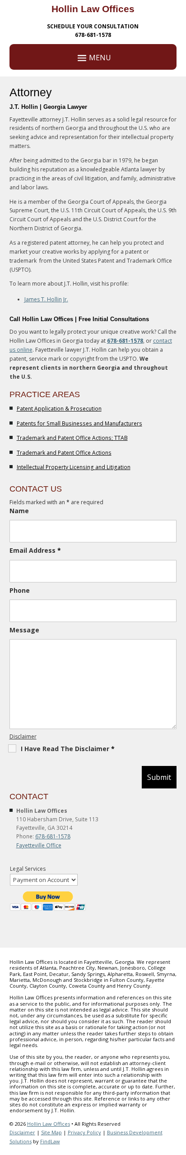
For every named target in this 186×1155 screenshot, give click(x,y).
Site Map (51, 1132)
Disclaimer (23, 736)
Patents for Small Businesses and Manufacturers (79, 423)
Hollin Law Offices (48, 1123)
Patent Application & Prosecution (59, 408)
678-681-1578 (93, 35)
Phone (19, 590)
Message (24, 630)
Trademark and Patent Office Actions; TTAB (72, 438)
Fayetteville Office (38, 845)
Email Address (35, 550)
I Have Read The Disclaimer (68, 748)
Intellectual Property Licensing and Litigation (73, 467)
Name (19, 510)
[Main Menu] (93, 57)
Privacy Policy (84, 1132)
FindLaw (50, 1141)
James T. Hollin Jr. (46, 299)
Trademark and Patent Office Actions (64, 453)
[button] (177, 1090)
